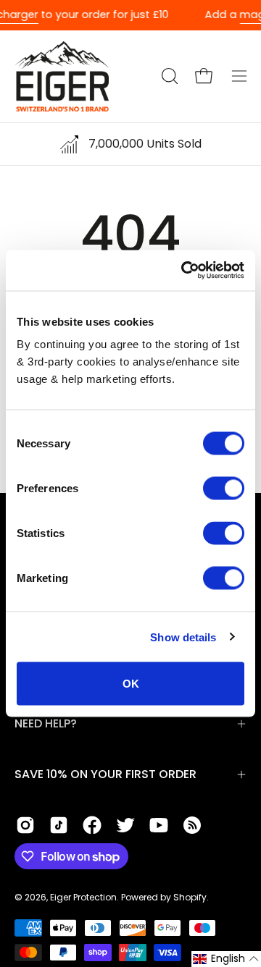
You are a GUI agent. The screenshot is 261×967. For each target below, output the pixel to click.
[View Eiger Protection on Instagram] (25, 825)
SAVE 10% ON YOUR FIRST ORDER (105, 774)
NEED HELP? (45, 723)
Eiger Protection (83, 897)
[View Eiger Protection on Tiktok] (59, 825)
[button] (168, 76)
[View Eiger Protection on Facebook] (92, 825)
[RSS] (192, 825)
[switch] (223, 488)
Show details (183, 636)
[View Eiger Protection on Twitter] (125, 825)
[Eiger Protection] (61, 76)
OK (131, 683)
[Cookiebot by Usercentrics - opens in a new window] (184, 270)
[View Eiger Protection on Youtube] (159, 825)
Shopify (190, 897)
